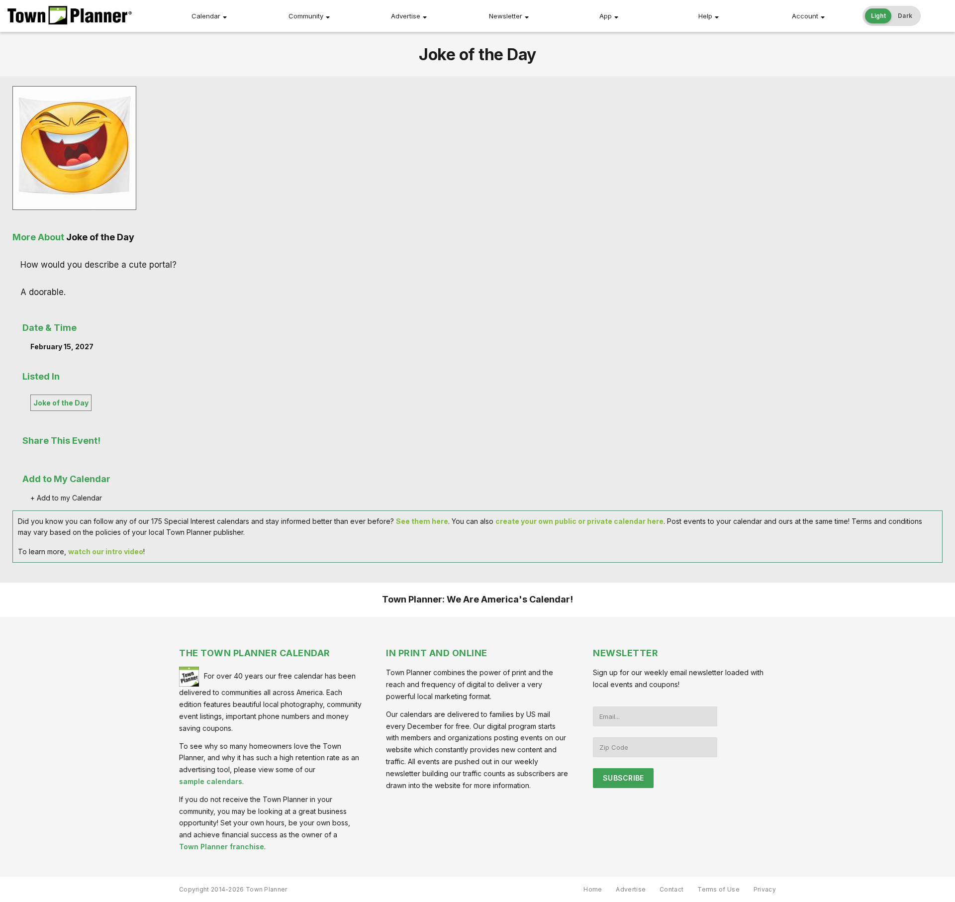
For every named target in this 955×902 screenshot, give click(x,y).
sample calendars (210, 781)
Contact (671, 889)
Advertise (405, 16)
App (605, 16)
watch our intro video (105, 551)
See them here (422, 521)
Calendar (205, 16)
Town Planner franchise (221, 846)
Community (305, 16)
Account (805, 16)
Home (592, 889)
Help (705, 16)
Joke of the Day (61, 403)
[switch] (891, 16)
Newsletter (505, 16)
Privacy (765, 889)
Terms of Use (718, 889)
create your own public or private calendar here (579, 521)
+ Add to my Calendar (66, 498)
